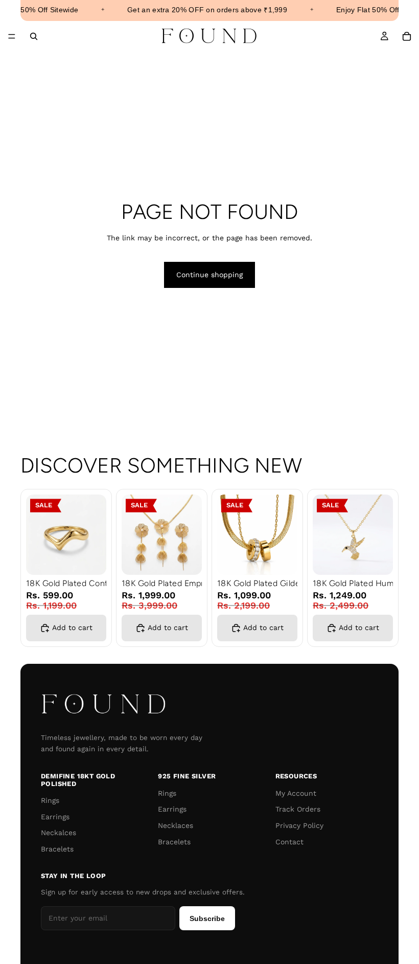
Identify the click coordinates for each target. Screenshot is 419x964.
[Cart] (406, 36)
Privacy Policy (299, 825)
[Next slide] (95, 535)
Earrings (55, 817)
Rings (50, 800)
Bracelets (57, 849)
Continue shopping (209, 275)
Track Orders (297, 809)
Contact (289, 842)
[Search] (33, 36)
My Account (295, 793)
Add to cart (72, 627)
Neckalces (58, 832)
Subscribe (207, 918)
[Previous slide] (37, 535)
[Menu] (12, 36)
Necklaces (175, 825)
